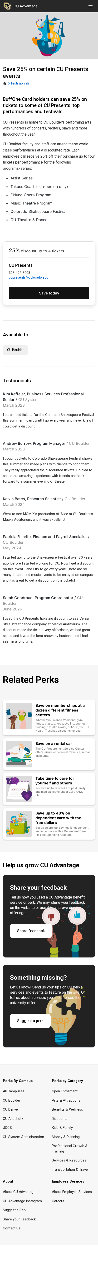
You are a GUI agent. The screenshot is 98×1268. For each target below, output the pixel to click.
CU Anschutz (13, 1119)
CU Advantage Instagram (22, 1201)
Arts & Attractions (66, 1100)
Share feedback (31, 931)
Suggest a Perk (14, 1210)
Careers (58, 1201)
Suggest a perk (30, 1021)
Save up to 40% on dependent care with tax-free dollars (59, 818)
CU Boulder (15, 350)
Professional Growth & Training (70, 1148)
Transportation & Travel (70, 1169)
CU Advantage (26, 6)
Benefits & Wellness (67, 1109)
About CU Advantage (19, 1192)
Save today (49, 293)
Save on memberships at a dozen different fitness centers (60, 710)
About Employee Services (72, 1192)
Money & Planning (66, 1137)
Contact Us (11, 1228)
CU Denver (11, 1109)
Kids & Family (62, 1128)
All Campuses (13, 1091)
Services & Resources (69, 1160)
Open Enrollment (65, 1091)
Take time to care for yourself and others (54, 780)
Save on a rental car (53, 743)
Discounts (60, 1119)
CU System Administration (23, 1137)
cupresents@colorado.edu (28, 277)
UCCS (7, 1128)
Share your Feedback (19, 1219)
